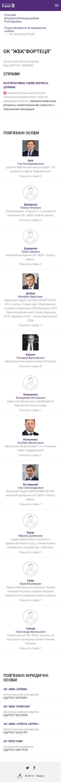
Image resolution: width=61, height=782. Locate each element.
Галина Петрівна (30, 206)
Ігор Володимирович (30, 162)
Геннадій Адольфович (31, 356)
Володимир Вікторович (30, 396)
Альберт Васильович (30, 441)
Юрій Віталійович (30, 582)
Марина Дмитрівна (30, 534)
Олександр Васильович (30, 630)
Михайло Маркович (30, 295)
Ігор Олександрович (30, 486)
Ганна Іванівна (30, 250)
